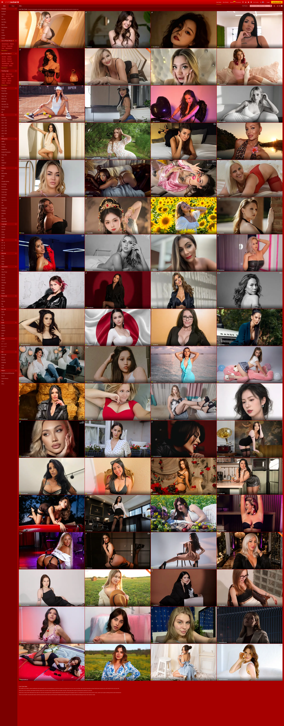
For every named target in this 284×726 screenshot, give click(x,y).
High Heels (4, 200)
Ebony (2, 258)
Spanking (3, 218)
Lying (12, 63)
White (2, 264)
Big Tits (7, 76)
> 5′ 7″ (2, 349)
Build (2, 322)
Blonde (3, 357)
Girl (2, 16)
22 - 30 (3, 245)
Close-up (9, 59)
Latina (2, 261)
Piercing (3, 277)
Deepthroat (4, 149)
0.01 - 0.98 (4, 120)
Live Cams (218, 2)
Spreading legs (5, 63)
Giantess (3, 197)
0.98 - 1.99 (4, 122)
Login (268, 2)
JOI (2, 202)
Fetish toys (4, 192)
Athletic (3, 327)
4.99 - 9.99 (4, 133)
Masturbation (9, 48)
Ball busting (4, 173)
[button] (277, 6)
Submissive (4, 221)
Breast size (4, 296)
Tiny (2, 298)
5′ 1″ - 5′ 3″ (4, 343)
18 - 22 (3, 242)
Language (4, 224)
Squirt (9, 78)
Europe (3, 375)
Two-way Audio (5, 106)
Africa (2, 383)
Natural (3, 274)
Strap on (4, 80)
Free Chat (3, 90)
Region (3, 370)
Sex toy (3, 46)
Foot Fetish (4, 194)
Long (2, 365)
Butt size (3, 309)
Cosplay (3, 146)
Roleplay (3, 210)
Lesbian (3, 35)
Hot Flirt (3, 19)
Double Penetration (6, 152)
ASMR (2, 141)
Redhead (3, 362)
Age (2, 240)
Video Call (3, 96)
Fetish (2, 30)
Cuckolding (4, 184)
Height (3, 338)
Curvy (2, 333)
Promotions (238, 2)
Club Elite (243, 2)
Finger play (9, 46)
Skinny (3, 325)
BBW (2, 335)
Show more (4, 50)
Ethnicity (3, 253)
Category (3, 8)
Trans (2, 32)
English (3, 237)
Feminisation (4, 189)
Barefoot (4, 61)
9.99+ (2, 136)
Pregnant (4, 78)
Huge (2, 306)
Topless (12, 43)
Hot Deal (3, 117)
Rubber (3, 293)
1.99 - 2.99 (4, 125)
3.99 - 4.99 (4, 130)
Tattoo (10, 65)
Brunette (3, 359)
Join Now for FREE (277, 2)
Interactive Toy (4, 104)
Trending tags (5, 70)
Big (2, 304)
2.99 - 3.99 (4, 128)
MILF (3, 76)
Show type (4, 88)
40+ (2, 250)
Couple (3, 38)
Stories (3, 109)
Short (2, 367)
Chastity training (5, 181)
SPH (2, 216)
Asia (2, 381)
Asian (3, 74)
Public (3, 83)
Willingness (4, 138)
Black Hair (3, 354)
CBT (2, 178)
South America (4, 378)
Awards (231, 2)
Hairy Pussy (9, 74)
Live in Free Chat (5, 53)
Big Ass (9, 80)
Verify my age (249, 405)
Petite (2, 269)
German (8, 83)
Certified (3, 14)
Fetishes (3, 168)
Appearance (4, 266)
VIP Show (3, 101)
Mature (3, 24)
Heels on (10, 61)
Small (2, 312)
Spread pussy (5, 43)
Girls (4, 6)
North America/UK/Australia (7, 373)
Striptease (3, 162)
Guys (13, 6)
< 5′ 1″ (2, 341)
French (3, 234)
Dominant (3, 186)
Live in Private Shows (6, 40)
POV (2, 157)
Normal (3, 301)
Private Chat (4, 93)
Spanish (3, 226)
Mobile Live (4, 98)
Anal (3, 48)
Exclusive (3, 11)
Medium (3, 330)
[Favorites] (251, 2)
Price (2, 114)
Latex (2, 205)
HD (2, 112)
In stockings (5, 65)
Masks (3, 290)
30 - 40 (3, 248)
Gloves (3, 288)
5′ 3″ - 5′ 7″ (4, 346)
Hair (2, 351)
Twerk (2, 165)
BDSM (2, 176)
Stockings (3, 282)
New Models (226, 2)
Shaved (3, 280)
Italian (2, 232)
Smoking (3, 213)
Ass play (4, 56)
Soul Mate (3, 22)
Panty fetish (4, 208)
